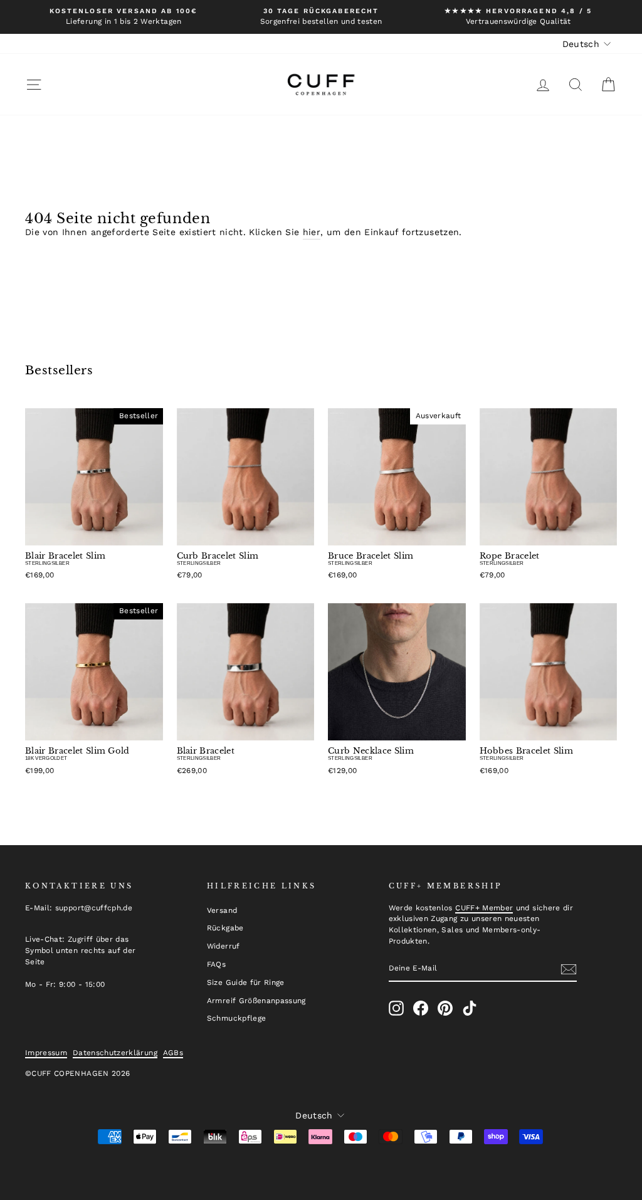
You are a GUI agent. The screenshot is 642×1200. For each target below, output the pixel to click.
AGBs (173, 1052)
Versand (222, 910)
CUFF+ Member (484, 907)
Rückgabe (225, 928)
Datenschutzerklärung (115, 1052)
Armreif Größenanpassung (256, 1000)
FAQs (216, 964)
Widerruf (223, 946)
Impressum (46, 1052)
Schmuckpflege (236, 1018)
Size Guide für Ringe (246, 982)
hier (311, 232)
